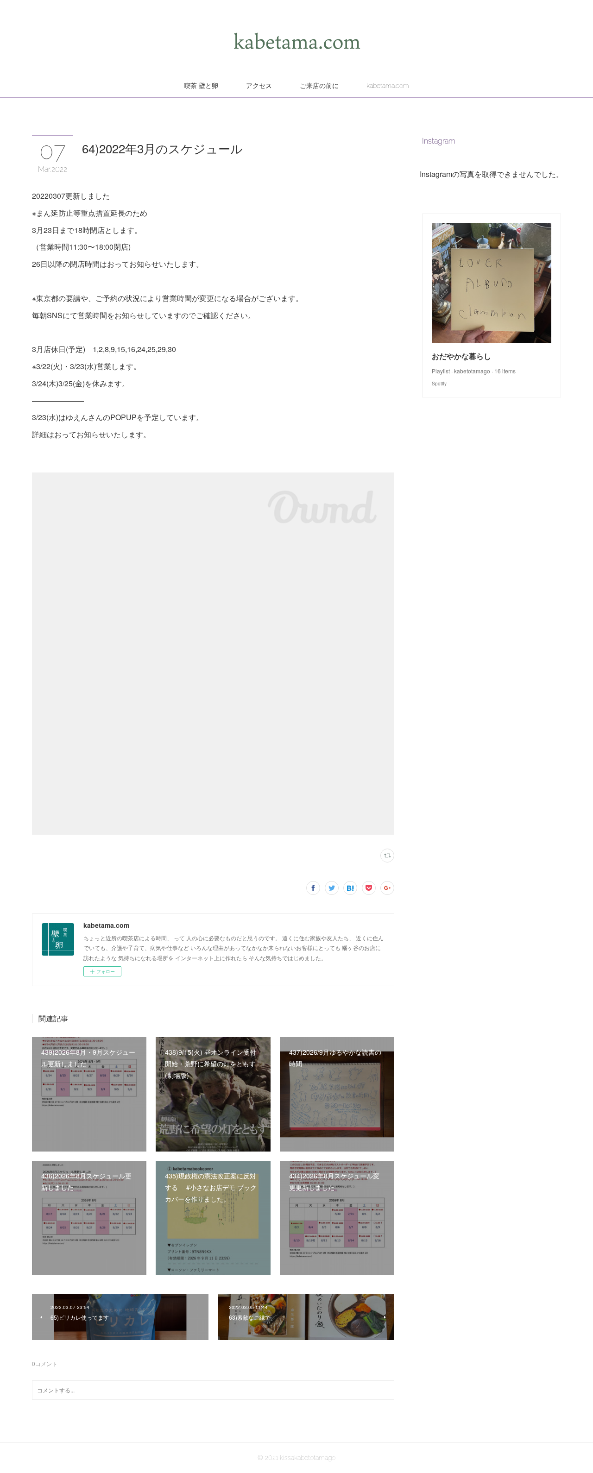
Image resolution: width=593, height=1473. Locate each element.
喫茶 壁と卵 (201, 85)
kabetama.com (387, 85)
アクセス (259, 85)
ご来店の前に (319, 85)
